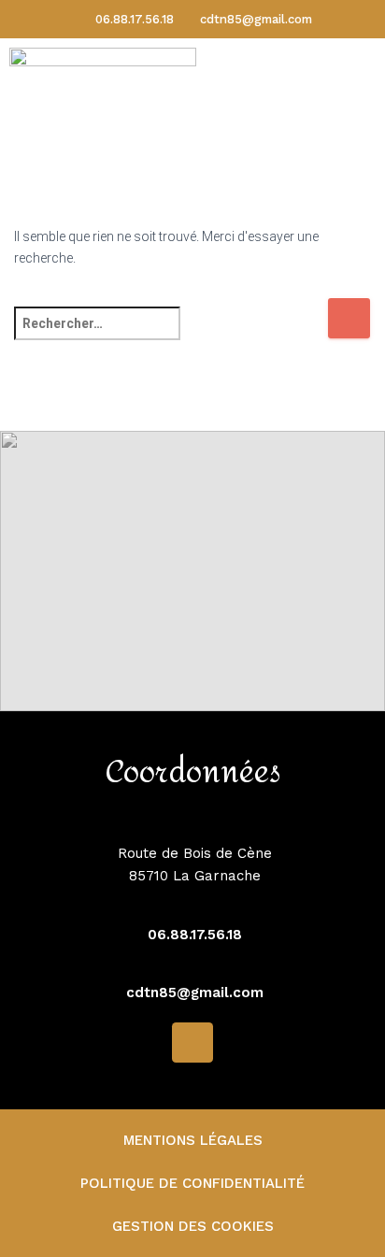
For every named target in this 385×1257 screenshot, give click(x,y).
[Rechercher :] (170, 336)
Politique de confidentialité (192, 1183)
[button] (343, 102)
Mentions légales (193, 1140)
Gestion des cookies (193, 1226)
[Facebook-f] (192, 1042)
